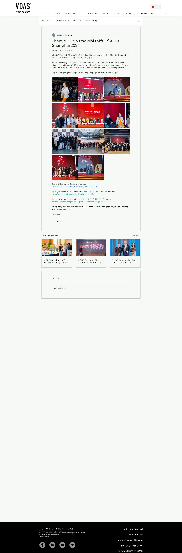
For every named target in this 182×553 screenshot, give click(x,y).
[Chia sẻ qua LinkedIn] (58, 221)
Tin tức (77, 20)
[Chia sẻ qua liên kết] (63, 221)
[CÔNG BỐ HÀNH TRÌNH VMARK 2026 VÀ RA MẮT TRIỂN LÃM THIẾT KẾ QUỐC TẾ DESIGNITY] (91, 247)
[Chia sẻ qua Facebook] (53, 221)
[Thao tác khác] (128, 35)
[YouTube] (62, 545)
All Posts (46, 20)
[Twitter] (72, 545)
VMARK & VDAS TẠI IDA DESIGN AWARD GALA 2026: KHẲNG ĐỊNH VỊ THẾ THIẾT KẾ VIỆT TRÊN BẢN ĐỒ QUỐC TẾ (124, 261)
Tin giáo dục (62, 20)
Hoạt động (91, 20)
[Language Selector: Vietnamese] (155, 7)
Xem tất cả (136, 235)
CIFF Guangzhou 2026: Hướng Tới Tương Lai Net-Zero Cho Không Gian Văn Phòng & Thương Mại (56, 261)
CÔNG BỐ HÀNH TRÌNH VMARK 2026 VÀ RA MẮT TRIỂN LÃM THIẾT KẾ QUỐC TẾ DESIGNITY (90, 261)
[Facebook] (42, 545)
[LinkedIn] (52, 545)
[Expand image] (65, 89)
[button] (138, 21)
